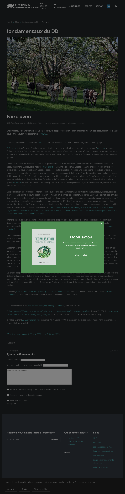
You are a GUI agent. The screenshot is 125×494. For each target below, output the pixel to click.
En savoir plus (81, 255)
